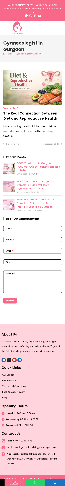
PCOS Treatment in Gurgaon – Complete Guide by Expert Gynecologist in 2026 (35, 185)
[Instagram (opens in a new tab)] (31, 15)
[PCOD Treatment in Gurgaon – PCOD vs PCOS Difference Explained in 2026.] (9, 168)
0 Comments (12, 144)
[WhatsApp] (35, 482)
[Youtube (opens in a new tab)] (39, 15)
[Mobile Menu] (60, 27)
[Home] (4, 53)
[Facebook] (4, 360)
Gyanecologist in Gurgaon (28, 53)
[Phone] (55, 482)
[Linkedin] (19, 360)
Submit (10, 300)
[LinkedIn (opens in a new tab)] (35, 15)
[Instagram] (9, 360)
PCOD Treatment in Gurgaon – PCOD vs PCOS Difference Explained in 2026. (38, 167)
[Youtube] (14, 360)
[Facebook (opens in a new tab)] (26, 15)
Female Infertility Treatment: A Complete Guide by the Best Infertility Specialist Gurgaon (35, 203)
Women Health (11, 108)
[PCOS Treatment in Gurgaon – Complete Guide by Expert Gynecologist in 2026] (9, 186)
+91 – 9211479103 (38, 4)
